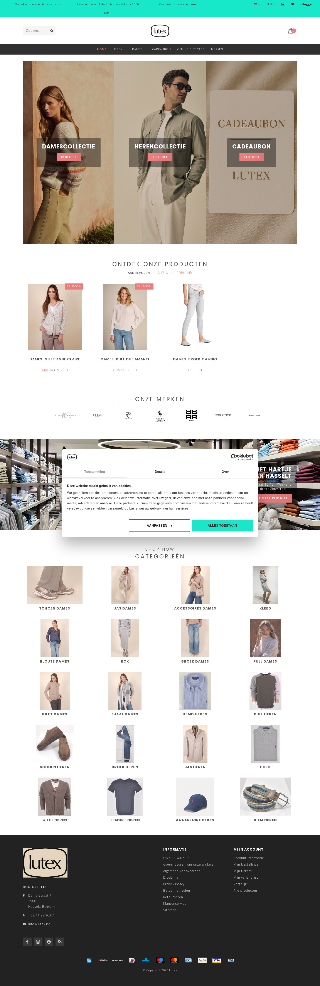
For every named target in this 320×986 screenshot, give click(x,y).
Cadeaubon (161, 49)
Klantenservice (174, 903)
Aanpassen (157, 525)
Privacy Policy (173, 884)
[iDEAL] (131, 960)
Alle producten (245, 890)
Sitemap (170, 910)
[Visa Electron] (230, 960)
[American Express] (89, 960)
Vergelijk (240, 884)
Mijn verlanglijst (246, 877)
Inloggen (307, 4)
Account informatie (249, 858)
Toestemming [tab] (94, 471)
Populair (184, 273)
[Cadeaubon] (117, 960)
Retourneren (173, 897)
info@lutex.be (39, 924)
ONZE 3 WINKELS (176, 858)
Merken (217, 49)
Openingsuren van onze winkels (188, 864)
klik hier (68, 157)
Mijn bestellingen (247, 864)
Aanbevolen (139, 273)
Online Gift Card (191, 49)
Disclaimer (171, 877)
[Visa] (216, 960)
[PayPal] (202, 960)
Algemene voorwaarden (182, 871)
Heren (118, 49)
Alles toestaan (222, 525)
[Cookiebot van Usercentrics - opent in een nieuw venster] (234, 457)
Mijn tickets (243, 871)
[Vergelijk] (283, 4)
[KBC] (145, 960)
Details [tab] (160, 471)
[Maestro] (160, 960)
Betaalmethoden (176, 890)
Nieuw (163, 273)
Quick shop (57, 358)
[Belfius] (103, 960)
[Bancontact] (188, 960)
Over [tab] (225, 471)
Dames (137, 49)
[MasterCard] (174, 960)
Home (101, 49)
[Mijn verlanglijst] (292, 4)
